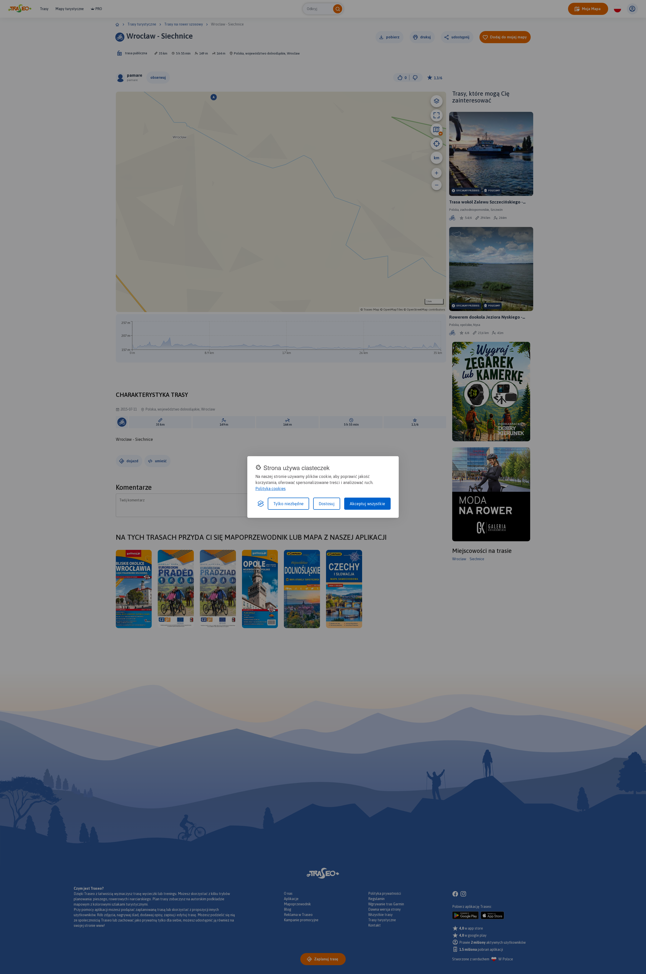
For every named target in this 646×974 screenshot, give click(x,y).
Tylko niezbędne (288, 503)
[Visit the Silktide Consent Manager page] (261, 504)
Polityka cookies (270, 488)
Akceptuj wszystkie (367, 503)
